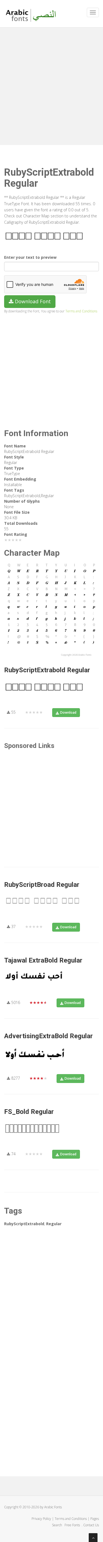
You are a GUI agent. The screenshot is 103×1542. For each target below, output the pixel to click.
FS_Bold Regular (29, 1112)
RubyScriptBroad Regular (41, 885)
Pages (94, 1518)
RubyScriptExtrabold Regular (47, 670)
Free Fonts (73, 1525)
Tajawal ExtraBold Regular (43, 960)
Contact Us (91, 1525)
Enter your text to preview (30, 257)
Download (68, 712)
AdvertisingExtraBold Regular (48, 1036)
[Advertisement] (51, 85)
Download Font (32, 301)
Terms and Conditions (81, 311)
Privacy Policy (41, 1518)
